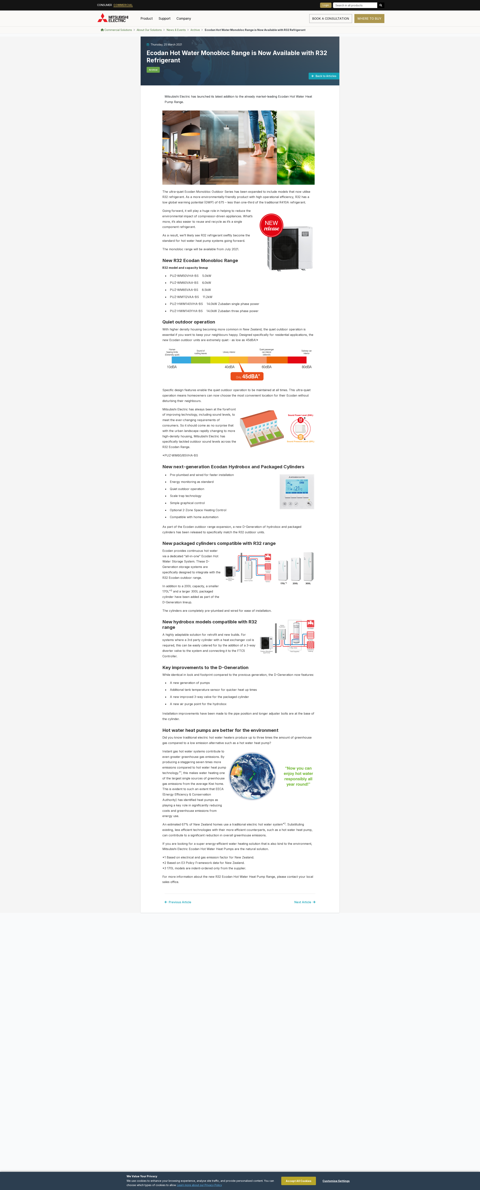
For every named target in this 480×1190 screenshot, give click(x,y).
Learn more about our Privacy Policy (199, 1185)
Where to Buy (369, 18)
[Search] (380, 5)
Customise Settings (336, 1181)
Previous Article (180, 902)
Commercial (123, 5)
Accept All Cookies (298, 1181)
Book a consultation (330, 18)
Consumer (104, 5)
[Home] (117, 18)
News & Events (176, 29)
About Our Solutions (149, 29)
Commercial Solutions (118, 29)
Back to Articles (326, 76)
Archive (195, 29)
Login (326, 5)
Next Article (302, 902)
